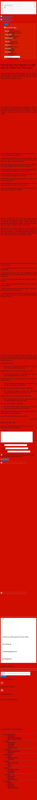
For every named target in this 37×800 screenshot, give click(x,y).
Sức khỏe (8, 48)
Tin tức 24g (11, 786)
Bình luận (4, 430)
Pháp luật (11, 55)
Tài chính (10, 746)
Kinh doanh (11, 744)
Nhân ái (10, 53)
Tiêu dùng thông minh (14, 31)
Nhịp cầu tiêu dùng (10, 27)
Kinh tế (7, 31)
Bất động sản (9, 38)
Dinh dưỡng (11, 50)
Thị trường (11, 29)
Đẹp (9, 764)
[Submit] (5, 7)
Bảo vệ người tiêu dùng (15, 739)
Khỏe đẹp (11, 777)
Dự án (10, 39)
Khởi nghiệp (11, 32)
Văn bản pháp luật (13, 58)
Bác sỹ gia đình (12, 779)
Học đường (11, 771)
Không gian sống (13, 41)
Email (3, 448)
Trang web (4, 451)
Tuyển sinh (11, 772)
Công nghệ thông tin (13, 36)
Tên (2, 445)
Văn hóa (7, 41)
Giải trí (10, 766)
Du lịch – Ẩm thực (13, 43)
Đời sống (8, 52)
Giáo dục (7, 45)
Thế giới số (11, 752)
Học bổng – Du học (13, 46)
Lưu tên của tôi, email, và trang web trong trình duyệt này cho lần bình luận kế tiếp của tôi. (18, 455)
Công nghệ (8, 34)
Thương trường (12, 747)
